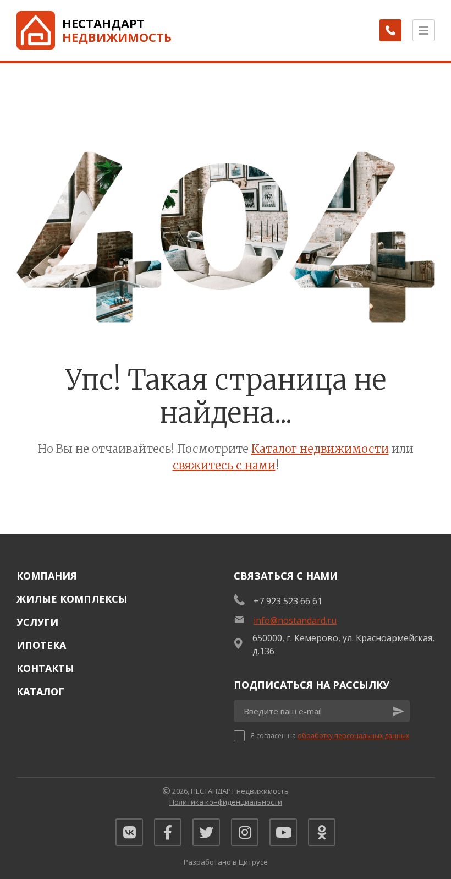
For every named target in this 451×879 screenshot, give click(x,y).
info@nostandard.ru (295, 620)
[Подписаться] (399, 711)
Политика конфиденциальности (225, 802)
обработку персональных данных (353, 735)
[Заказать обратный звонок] (391, 30)
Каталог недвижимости (320, 449)
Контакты (45, 668)
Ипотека (41, 645)
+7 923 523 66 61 (288, 601)
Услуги (37, 622)
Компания (46, 575)
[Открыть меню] (424, 30)
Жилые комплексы (72, 598)
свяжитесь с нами (224, 465)
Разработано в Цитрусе (226, 862)
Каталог (40, 691)
